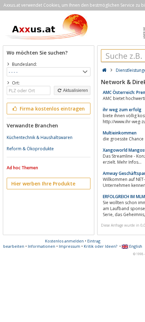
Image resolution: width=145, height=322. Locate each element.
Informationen (41, 246)
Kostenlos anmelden (64, 241)
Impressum (69, 246)
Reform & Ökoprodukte (30, 149)
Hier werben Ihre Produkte (43, 183)
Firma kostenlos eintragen (51, 108)
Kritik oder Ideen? (100, 246)
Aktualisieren (75, 90)
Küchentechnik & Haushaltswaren (39, 137)
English (135, 246)
